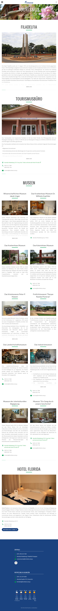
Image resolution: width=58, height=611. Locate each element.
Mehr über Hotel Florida (9, 529)
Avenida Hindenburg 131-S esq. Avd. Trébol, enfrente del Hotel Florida (22, 162)
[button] (4, 208)
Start (25, 15)
